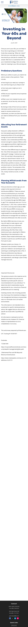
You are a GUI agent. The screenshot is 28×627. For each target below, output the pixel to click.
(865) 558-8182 (15, 606)
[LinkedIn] (15, 618)
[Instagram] (18, 618)
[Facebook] (10, 618)
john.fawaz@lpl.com (14, 616)
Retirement (14, 625)
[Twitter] (13, 618)
